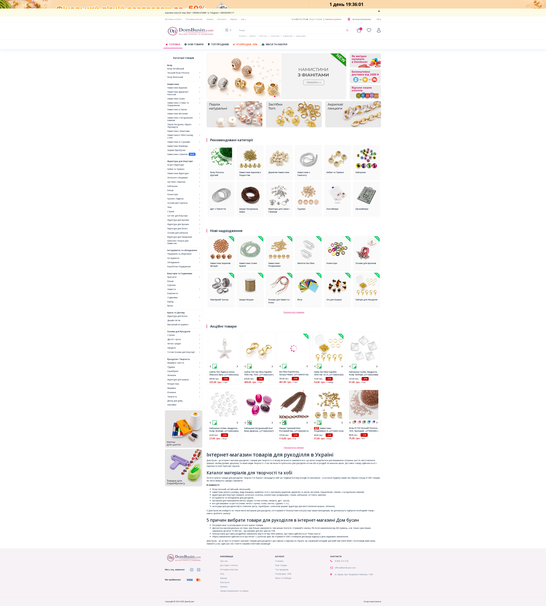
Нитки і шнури (174, 343)
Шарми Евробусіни (176, 150)
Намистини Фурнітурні (178, 173)
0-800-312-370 (299, 19)
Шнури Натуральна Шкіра (248, 210)
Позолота (242, 36)
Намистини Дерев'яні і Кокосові (178, 93)
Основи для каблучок (177, 233)
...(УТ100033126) (301, 374)
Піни (169, 207)
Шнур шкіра (300, 36)
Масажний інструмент (178, 324)
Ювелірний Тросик (219, 299)
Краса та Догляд (176, 312)
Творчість (172, 396)
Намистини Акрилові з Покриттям (250, 173)
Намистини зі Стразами (178, 142)
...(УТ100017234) (336, 431)
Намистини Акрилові (177, 87)
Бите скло (263, 36)
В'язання (171, 392)
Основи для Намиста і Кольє (279, 301)
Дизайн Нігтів (173, 320)
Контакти (222, 19)
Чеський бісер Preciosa (178, 73)
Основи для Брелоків (365, 263)
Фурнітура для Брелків (178, 220)
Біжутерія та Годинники (179, 273)
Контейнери (332, 208)
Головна (174, 44)
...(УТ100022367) (266, 431)
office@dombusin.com (345, 567)
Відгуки (233, 19)
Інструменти (173, 258)
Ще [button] (243, 19)
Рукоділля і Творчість (178, 359)
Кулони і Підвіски (175, 198)
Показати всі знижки (294, 447)
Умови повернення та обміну (234, 591)
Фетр (299, 299)
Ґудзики (171, 367)
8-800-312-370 (341, 561)
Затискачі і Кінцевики (177, 177)
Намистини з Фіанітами (178, 131)
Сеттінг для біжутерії (177, 215)
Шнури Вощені (246, 299)
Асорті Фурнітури (175, 165)
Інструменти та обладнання (182, 250)
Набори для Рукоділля (366, 299)
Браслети (171, 277)
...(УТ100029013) (301, 431)
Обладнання (173, 262)
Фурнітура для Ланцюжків (179, 237)
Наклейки (171, 404)
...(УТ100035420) (336, 374)
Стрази (170, 211)
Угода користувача (372, 601)
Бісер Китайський (175, 68)
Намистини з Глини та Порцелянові (178, 104)
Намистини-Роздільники (274, 264)
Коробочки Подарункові (179, 266)
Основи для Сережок (177, 203)
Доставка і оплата (173, 19)
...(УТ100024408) (370, 374)
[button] (362, 19)
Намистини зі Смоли (177, 109)
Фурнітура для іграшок (178, 379)
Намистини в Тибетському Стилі (180, 136)
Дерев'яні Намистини (278, 172)
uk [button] (378, 19)
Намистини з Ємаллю (177, 154)
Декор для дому (175, 400)
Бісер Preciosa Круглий (217, 173)
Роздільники (288, 36)
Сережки (171, 285)
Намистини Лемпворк (177, 146)
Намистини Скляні (176, 98)
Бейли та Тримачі (175, 169)
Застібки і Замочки (176, 182)
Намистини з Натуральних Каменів (180, 119)
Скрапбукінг (173, 371)
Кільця (170, 190)
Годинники (172, 297)
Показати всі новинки (293, 312)
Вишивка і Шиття (175, 363)
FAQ (222, 573)
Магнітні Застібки (305, 263)
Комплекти (172, 293)
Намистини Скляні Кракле (248, 264)
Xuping (170, 301)
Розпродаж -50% (247, 44)
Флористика (173, 384)
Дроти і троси (174, 339)
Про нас (224, 561)
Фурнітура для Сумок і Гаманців (279, 210)
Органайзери (361, 208)
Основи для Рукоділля (178, 331)
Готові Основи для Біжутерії (181, 352)
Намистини (173, 84)
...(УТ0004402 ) (371, 431)
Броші (170, 305)
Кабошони (172, 186)
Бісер (169, 65)
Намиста (171, 289)
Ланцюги (171, 348)
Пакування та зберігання (179, 254)
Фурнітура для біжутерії (180, 161)
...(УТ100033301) (266, 374)
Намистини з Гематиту (303, 173)
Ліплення (171, 375)
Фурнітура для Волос (177, 228)
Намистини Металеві (177, 113)
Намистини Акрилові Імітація (220, 264)
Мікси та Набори (276, 44)
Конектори (275, 36)
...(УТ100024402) (231, 431)
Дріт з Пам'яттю (218, 208)
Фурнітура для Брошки (178, 224)
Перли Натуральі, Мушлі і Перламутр (179, 125)
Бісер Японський (175, 77)
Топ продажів (220, 44)
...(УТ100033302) (231, 374)
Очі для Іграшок (334, 299)
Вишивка (171, 388)
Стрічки (171, 335)
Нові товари (195, 44)
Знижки (209, 19)
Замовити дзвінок (333, 19)
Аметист (253, 36)
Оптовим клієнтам (194, 19)
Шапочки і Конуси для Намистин (177, 242)
